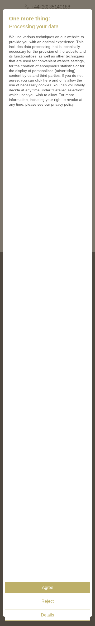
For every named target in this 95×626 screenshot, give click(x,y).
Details (47, 615)
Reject (47, 601)
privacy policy (62, 104)
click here (43, 80)
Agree (47, 587)
